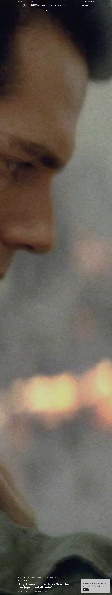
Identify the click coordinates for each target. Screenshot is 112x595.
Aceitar (85, 589)
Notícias (25, 580)
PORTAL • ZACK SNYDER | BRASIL (25, 1)
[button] (93, 5)
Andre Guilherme (45, 591)
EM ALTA (44, 5)
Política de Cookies (103, 586)
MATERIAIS (66, 5)
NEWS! (50, 5)
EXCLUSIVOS (58, 5)
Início (19, 577)
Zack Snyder (85, 5)
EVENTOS (46, 10)
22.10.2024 (20, 591)
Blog (25, 577)
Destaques (20, 580)
